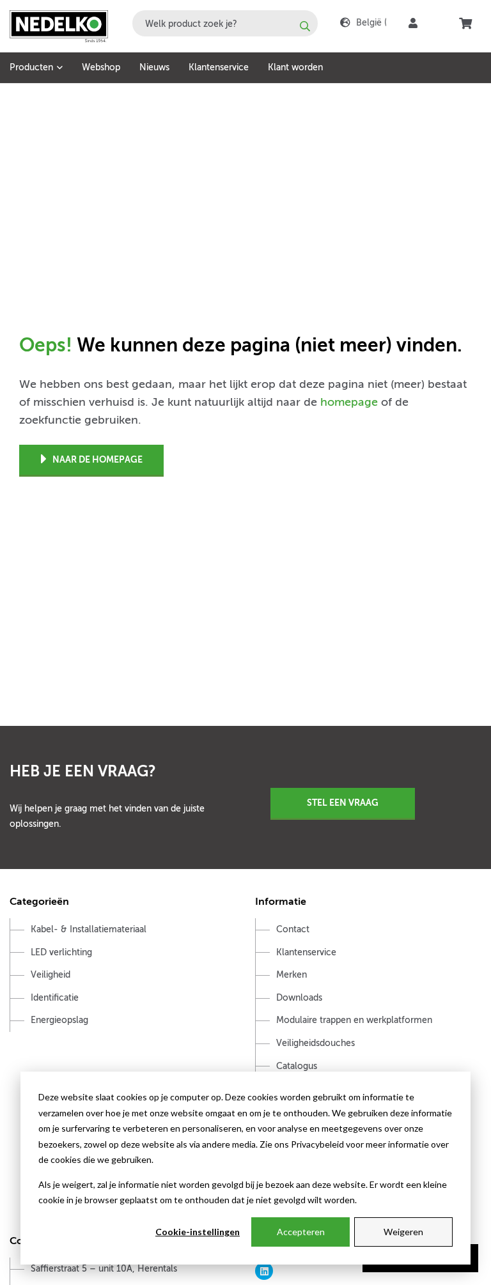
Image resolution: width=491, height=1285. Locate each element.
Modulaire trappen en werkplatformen (354, 1020)
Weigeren (403, 1231)
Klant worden (295, 67)
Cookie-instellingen (197, 1231)
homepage (349, 402)
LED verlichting (61, 952)
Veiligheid (50, 975)
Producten (31, 67)
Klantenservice (219, 67)
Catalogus (296, 1066)
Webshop (101, 67)
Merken (291, 975)
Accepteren (301, 1231)
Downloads (299, 998)
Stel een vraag (342, 802)
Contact (292, 929)
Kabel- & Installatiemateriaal (88, 929)
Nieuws (154, 67)
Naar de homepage (97, 459)
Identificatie (55, 998)
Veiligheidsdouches (315, 1043)
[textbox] (225, 23)
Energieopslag (59, 1020)
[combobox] (225, 23)
